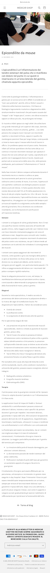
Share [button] (6, 64)
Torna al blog (26, 505)
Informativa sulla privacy (15, 564)
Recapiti (42, 568)
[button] (4, 7)
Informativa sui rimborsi (39, 561)
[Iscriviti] (42, 545)
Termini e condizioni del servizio (35, 564)
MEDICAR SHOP (12, 561)
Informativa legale (32, 568)
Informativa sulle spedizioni (15, 568)
